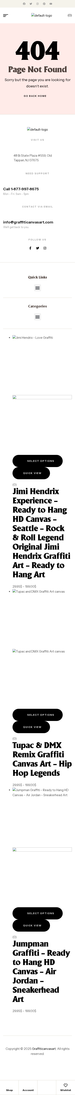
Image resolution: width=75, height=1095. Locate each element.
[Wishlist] (66, 1085)
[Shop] (9, 1085)
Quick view (32, 473)
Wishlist (65, 1090)
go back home (35, 96)
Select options (40, 461)
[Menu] (7, 15)
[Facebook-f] (30, 248)
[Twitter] (37, 248)
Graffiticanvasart (44, 1049)
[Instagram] (44, 248)
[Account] (28, 1085)
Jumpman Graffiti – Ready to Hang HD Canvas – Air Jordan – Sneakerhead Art (41, 972)
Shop (9, 1090)
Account (28, 1090)
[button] (37, 287)
